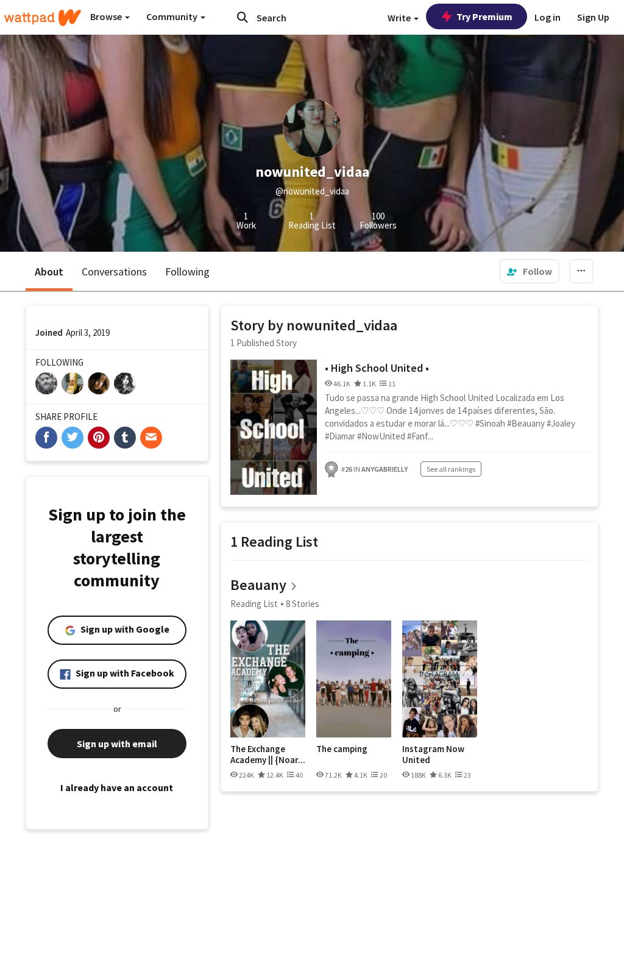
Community (172, 16)
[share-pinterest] (99, 438)
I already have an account (116, 787)
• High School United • (377, 368)
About (49, 272)
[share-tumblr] (125, 438)
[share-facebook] (46, 438)
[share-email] (151, 438)
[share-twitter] (72, 438)
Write (400, 18)
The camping (341, 749)
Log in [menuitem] (547, 17)
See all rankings (451, 469)
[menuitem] (529, 271)
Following (187, 272)
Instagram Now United (433, 754)
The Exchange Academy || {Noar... (267, 754)
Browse (107, 16)
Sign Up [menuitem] (593, 17)
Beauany (258, 584)
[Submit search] (242, 17)
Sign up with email (117, 743)
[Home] (42, 17)
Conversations (114, 272)
